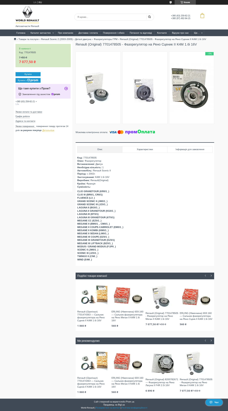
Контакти (162, 32)
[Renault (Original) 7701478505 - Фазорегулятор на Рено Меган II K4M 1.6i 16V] (162, 296)
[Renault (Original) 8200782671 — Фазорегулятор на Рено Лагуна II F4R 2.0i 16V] (162, 363)
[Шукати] (149, 17)
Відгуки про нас (180, 32)
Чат (216, 402)
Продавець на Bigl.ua (114, 404)
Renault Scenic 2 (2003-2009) (57, 39)
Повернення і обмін (114, 32)
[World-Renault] (27, 14)
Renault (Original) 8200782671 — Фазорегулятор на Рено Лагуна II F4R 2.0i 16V (162, 382)
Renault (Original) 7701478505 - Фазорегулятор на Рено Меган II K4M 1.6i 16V (162, 316)
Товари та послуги (29, 39)
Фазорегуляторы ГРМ (106, 39)
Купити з (22, 80)
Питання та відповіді (141, 32)
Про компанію (65, 32)
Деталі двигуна (83, 39)
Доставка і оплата (88, 32)
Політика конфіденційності (134, 408)
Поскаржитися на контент (108, 408)
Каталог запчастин (41, 32)
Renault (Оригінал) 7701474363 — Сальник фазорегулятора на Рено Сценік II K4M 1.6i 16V (91, 316)
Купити (28, 74)
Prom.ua (130, 401)
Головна (20, 32)
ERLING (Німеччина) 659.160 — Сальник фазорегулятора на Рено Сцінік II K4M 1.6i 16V (196, 316)
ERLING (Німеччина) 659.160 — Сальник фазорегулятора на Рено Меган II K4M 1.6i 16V (127, 316)
